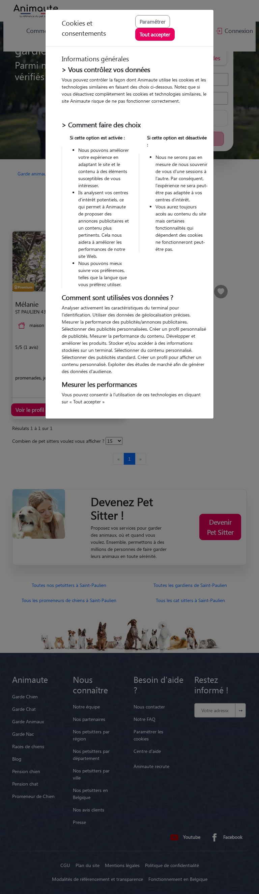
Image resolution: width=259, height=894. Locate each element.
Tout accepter (155, 34)
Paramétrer (153, 21)
